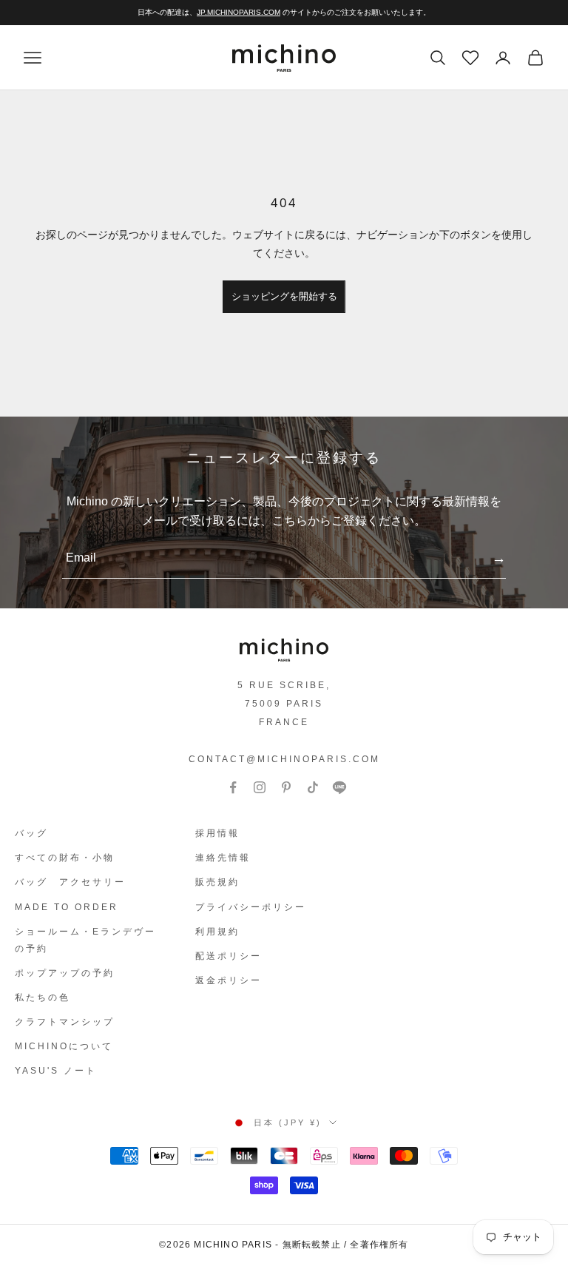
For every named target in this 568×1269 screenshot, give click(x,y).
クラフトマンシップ (65, 1022)
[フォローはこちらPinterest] (286, 787)
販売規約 (217, 882)
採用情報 (217, 833)
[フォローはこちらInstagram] (259, 787)
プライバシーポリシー (250, 907)
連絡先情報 (223, 857)
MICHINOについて (64, 1046)
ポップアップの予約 (65, 973)
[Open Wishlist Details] (469, 56)
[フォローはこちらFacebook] (233, 787)
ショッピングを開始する (284, 296)
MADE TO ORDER (66, 907)
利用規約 (217, 931)
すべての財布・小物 (65, 857)
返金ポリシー (228, 980)
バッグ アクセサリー (70, 882)
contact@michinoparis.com (284, 759)
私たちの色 (42, 997)
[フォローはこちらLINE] (339, 787)
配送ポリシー (228, 956)
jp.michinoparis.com (238, 12)
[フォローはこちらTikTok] (312, 787)
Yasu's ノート (56, 1071)
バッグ (31, 833)
